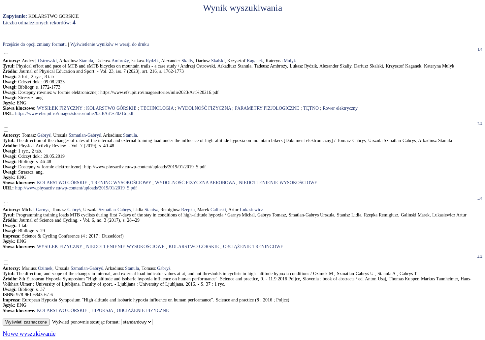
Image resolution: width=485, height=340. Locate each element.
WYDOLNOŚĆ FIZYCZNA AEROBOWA (195, 182)
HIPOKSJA (102, 310)
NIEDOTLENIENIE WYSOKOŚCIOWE (278, 182)
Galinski (218, 209)
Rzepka (188, 209)
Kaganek (255, 60)
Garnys (42, 209)
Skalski (218, 60)
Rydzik (152, 60)
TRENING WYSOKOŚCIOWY (121, 182)
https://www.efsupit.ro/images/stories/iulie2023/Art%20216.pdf (74, 113)
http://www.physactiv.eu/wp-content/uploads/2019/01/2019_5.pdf (76, 187)
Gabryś (43, 135)
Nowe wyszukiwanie (29, 333)
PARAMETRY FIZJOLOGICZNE (267, 108)
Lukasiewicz (251, 209)
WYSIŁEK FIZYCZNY (59, 108)
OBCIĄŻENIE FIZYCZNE (143, 310)
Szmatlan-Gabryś (85, 135)
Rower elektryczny (340, 108)
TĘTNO (311, 108)
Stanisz (151, 209)
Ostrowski (47, 60)
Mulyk (290, 60)
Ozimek (45, 268)
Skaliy (187, 60)
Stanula (86, 60)
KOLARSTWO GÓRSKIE (111, 108)
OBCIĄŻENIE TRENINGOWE (253, 246)
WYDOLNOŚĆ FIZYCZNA (204, 108)
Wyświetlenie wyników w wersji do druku (109, 44)
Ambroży (120, 60)
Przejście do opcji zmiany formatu (35, 44)
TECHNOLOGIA (157, 108)
